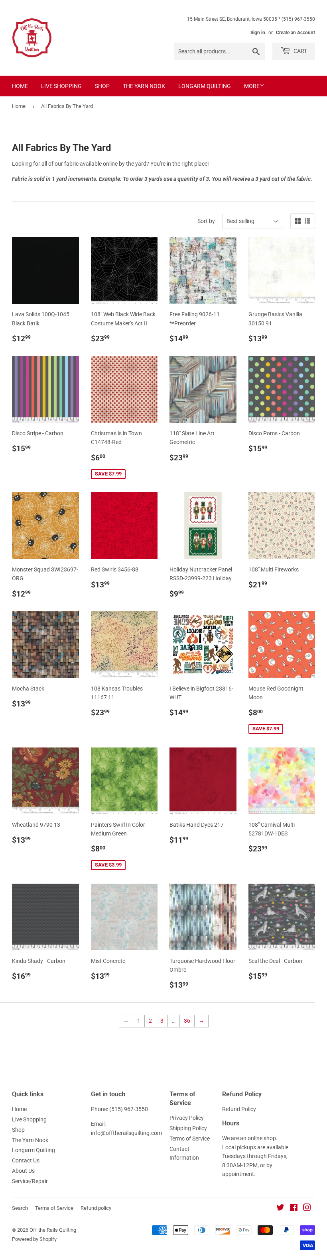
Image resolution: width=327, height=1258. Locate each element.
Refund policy (96, 1208)
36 (187, 1020)
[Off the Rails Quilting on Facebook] (294, 1208)
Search (20, 1208)
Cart (299, 51)
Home (20, 86)
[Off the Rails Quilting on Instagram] (307, 1208)
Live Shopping (61, 86)
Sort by (206, 221)
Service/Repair (30, 1181)
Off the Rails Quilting (53, 1230)
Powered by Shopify (34, 1239)
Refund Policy (239, 1109)
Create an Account (295, 32)
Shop (102, 86)
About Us (23, 1171)
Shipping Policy (188, 1128)
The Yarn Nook (144, 86)
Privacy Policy (186, 1118)
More (252, 86)
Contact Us (25, 1160)
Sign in (257, 32)
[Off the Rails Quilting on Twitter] (280, 1208)
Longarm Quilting (204, 86)
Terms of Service (189, 1138)
